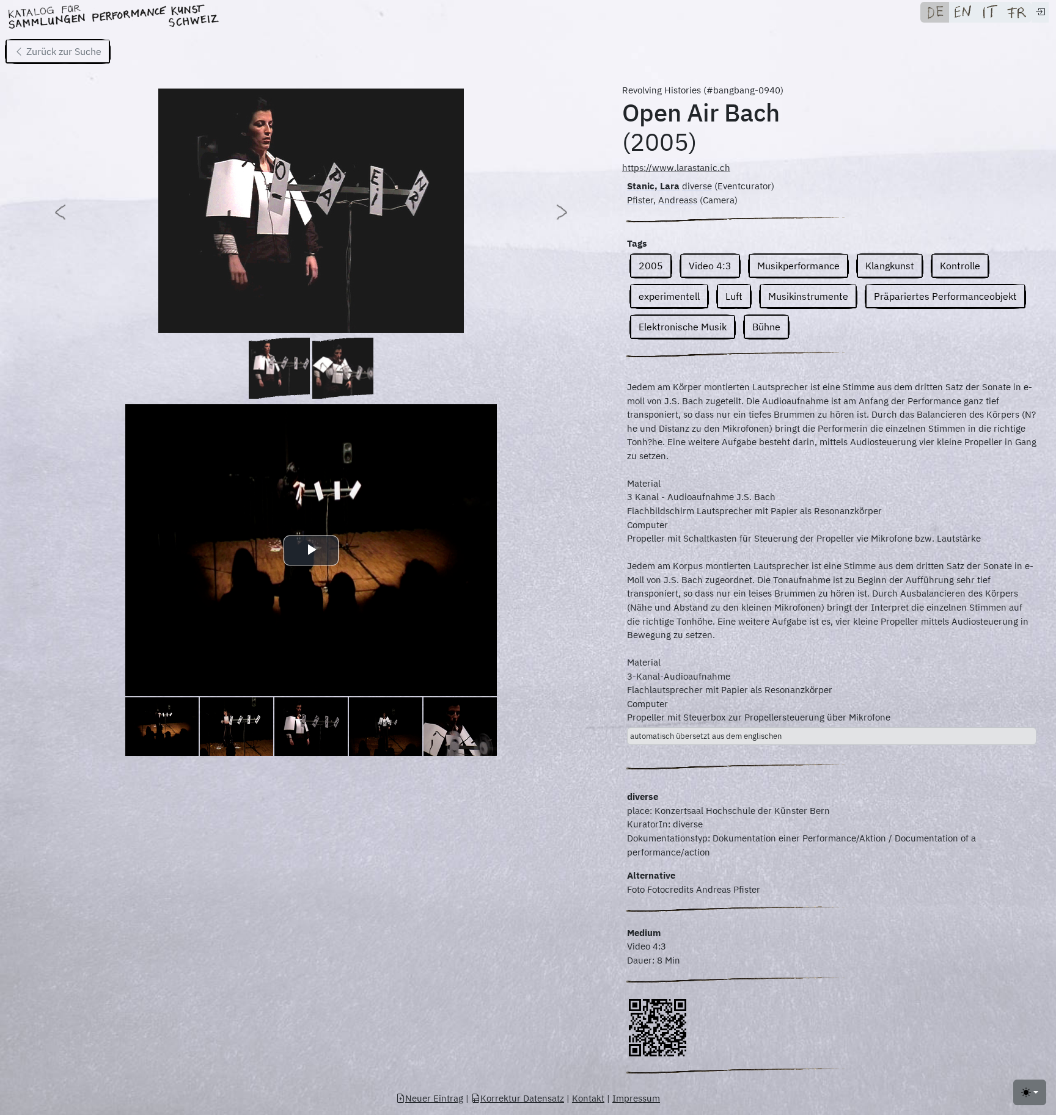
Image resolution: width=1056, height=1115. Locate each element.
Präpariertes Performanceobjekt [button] (945, 296)
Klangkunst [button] (889, 266)
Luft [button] (734, 296)
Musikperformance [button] (798, 266)
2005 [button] (651, 266)
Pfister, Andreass (662, 200)
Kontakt (588, 1098)
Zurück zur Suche (62, 51)
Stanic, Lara (653, 186)
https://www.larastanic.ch (676, 167)
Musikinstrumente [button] (808, 296)
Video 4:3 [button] (710, 266)
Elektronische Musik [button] (683, 327)
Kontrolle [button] (960, 266)
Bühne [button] (766, 327)
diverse (697, 186)
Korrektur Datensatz (522, 1098)
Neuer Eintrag (434, 1098)
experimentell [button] (669, 296)
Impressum (636, 1098)
